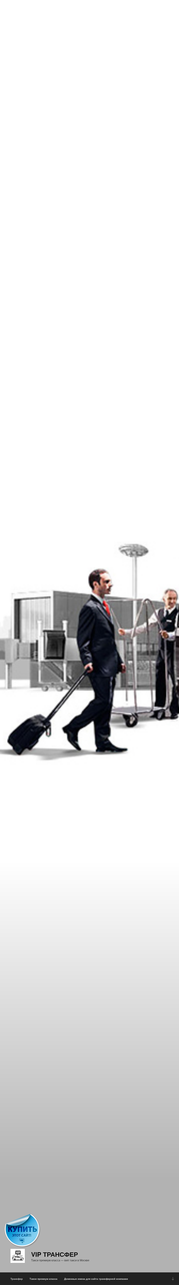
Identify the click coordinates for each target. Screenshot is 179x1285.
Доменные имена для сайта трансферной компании (96, 1278)
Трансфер (16, 1278)
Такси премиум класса (43, 1278)
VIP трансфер (54, 1254)
